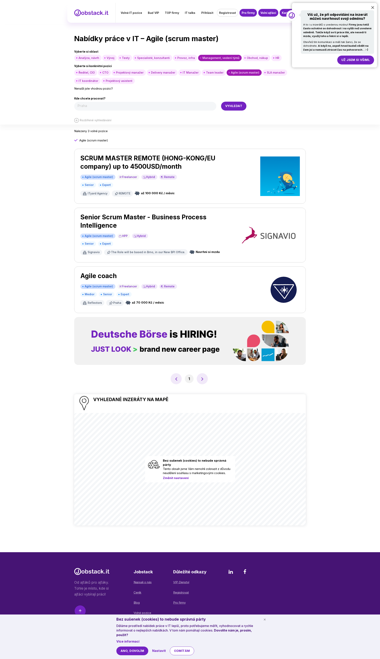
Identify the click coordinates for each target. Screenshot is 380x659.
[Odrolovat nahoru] (80, 611)
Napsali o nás (143, 582)
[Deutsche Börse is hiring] (190, 341)
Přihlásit (207, 12)
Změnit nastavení (176, 478)
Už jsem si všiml (355, 60)
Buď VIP (153, 12)
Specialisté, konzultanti (153, 58)
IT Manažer (191, 72)
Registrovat (227, 12)
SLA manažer (276, 72)
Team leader (214, 72)
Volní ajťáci (268, 12)
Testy (126, 58)
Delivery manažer (163, 72)
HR (277, 58)
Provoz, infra (186, 58)
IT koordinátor (88, 80)
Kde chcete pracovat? (89, 98)
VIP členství (181, 582)
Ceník (137, 592)
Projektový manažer (129, 72)
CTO (105, 72)
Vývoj (110, 58)
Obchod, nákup (257, 58)
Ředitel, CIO (87, 72)
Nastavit (159, 651)
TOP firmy (172, 12)
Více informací (127, 641)
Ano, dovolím (132, 651)
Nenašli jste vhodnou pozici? (93, 88)
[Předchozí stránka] (176, 378)
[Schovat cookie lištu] (265, 619)
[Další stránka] (202, 378)
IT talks (190, 12)
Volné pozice (142, 613)
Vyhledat (233, 106)
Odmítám (182, 651)
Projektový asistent (119, 80)
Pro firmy (248, 12)
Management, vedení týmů (220, 58)
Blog (137, 602)
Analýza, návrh (89, 58)
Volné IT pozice (131, 12)
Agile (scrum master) (245, 72)
